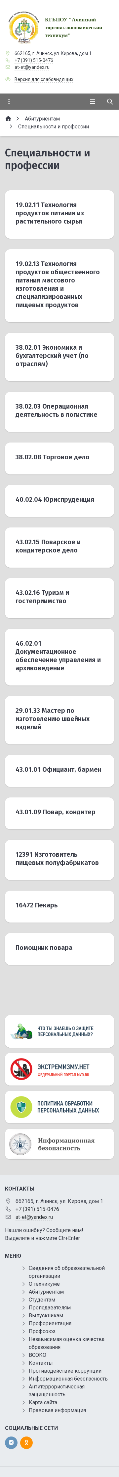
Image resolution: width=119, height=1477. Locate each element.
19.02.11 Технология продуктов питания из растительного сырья (50, 213)
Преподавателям (50, 1307)
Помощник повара (44, 948)
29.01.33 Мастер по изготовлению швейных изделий (53, 719)
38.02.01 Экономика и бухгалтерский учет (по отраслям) (52, 355)
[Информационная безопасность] (59, 1144)
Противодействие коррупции (65, 1371)
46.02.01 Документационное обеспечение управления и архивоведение (58, 655)
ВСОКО (37, 1355)
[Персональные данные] (59, 1031)
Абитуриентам (46, 1292)
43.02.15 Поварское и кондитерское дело (48, 546)
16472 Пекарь (37, 905)
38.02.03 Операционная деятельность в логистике (57, 410)
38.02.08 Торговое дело (53, 457)
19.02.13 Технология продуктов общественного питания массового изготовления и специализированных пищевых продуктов (58, 284)
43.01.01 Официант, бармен (58, 769)
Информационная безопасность (68, 1379)
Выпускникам (46, 1315)
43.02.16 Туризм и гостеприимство (42, 597)
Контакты (41, 1363)
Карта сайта (43, 1402)
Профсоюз (42, 1331)
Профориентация (50, 1323)
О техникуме (44, 1284)
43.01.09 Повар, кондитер (56, 812)
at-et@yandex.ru (32, 67)
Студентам (42, 1300)
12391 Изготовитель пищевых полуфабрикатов (57, 858)
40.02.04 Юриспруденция (55, 499)
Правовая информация (57, 1410)
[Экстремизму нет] (59, 1069)
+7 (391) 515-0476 (34, 60)
